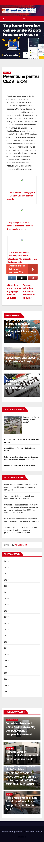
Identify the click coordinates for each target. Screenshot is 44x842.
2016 (6, 623)
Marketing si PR (12, 720)
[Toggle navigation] (23, 18)
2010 (6, 654)
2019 (6, 605)
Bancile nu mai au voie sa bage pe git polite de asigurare (13, 291)
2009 (6, 661)
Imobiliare (10, 748)
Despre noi (18, 832)
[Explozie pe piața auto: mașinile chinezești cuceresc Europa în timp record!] (22, 214)
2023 (6, 580)
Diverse (9, 794)
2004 (6, 692)
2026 (6, 561)
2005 (6, 685)
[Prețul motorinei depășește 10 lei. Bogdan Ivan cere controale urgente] (21, 184)
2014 (6, 636)
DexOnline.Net (20, 545)
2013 (6, 642)
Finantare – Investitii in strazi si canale (20, 466)
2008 (6, 667)
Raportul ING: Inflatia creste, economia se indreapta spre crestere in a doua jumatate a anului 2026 (21, 327)
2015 (6, 630)
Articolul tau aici (29, 832)
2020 (6, 599)
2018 (6, 611)
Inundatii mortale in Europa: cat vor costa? (31, 419)
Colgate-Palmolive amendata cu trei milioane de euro (29, 291)
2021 (6, 592)
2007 (6, 673)
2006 (6, 679)
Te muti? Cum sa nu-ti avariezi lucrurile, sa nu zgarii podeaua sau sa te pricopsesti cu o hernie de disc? (21, 530)
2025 (6, 567)
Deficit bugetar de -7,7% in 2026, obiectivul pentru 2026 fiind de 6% (22, 384)
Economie (7, 72)
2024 (6, 574)
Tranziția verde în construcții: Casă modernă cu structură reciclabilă (22, 755)
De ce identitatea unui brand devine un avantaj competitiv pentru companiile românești (20, 487)
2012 (6, 648)
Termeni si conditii (8, 832)
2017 (6, 617)
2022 (6, 586)
